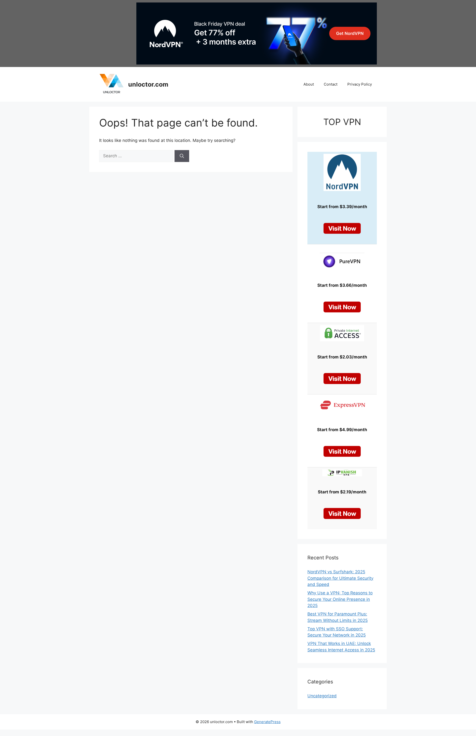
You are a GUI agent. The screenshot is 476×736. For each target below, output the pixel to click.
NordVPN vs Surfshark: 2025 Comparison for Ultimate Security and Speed (340, 578)
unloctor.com (148, 84)
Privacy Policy (359, 84)
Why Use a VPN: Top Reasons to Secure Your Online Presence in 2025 (340, 599)
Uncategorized (322, 695)
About (308, 84)
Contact (330, 84)
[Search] (182, 156)
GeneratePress (267, 721)
